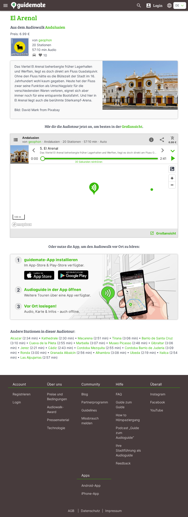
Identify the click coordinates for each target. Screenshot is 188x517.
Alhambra (103, 353)
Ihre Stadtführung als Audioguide (128, 450)
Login (17, 402)
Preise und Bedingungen (57, 396)
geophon (45, 40)
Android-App (91, 485)
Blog (84, 394)
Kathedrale (49, 338)
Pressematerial (58, 420)
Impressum (113, 511)
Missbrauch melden (90, 420)
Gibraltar (157, 343)
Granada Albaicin (63, 353)
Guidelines (89, 410)
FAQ (119, 394)
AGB (71, 511)
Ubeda (135, 353)
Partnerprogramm (94, 402)
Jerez (24, 348)
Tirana (117, 338)
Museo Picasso (120, 343)
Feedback (123, 463)
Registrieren (21, 394)
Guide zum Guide (124, 404)
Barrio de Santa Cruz (157, 338)
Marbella (82, 343)
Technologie (56, 428)
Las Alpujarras (30, 357)
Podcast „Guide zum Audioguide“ (127, 432)
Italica (164, 353)
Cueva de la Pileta (42, 343)
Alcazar (16, 338)
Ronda (25, 353)
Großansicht (132, 126)
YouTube (156, 410)
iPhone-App (90, 493)
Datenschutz (90, 511)
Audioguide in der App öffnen (52, 289)
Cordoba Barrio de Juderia (144, 348)
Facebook (157, 402)
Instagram (157, 394)
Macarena (85, 338)
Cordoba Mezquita (91, 348)
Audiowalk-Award (55, 409)
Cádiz (52, 348)
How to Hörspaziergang (128, 417)
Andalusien (55, 27)
